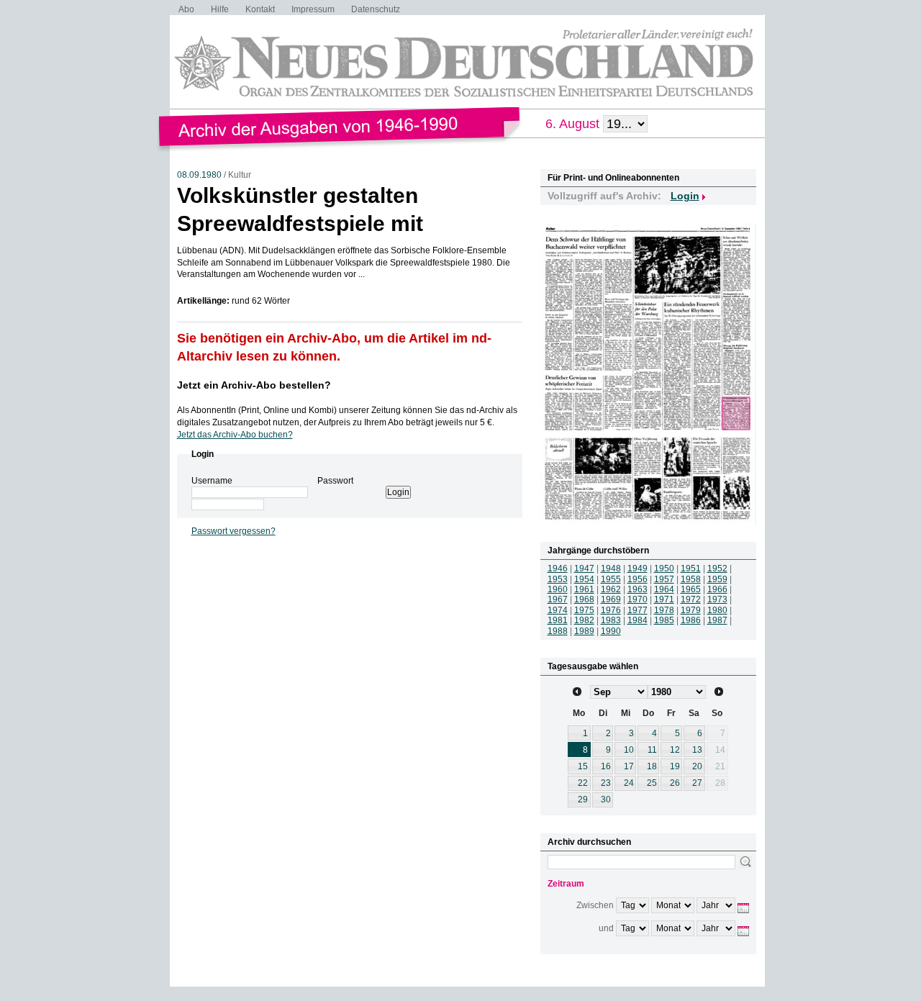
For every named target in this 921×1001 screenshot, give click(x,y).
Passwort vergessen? (233, 531)
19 (675, 766)
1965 (691, 589)
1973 (717, 599)
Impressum (313, 9)
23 (606, 783)
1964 (664, 589)
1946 (558, 568)
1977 (637, 610)
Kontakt (260, 9)
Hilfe (220, 9)
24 (629, 783)
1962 (611, 589)
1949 (637, 568)
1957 (664, 579)
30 (606, 799)
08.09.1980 (199, 175)
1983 (611, 620)
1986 (691, 620)
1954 (584, 579)
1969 (611, 599)
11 (652, 750)
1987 (717, 620)
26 (675, 783)
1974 (558, 610)
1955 (611, 579)
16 (606, 766)
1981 (558, 620)
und (606, 928)
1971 (664, 599)
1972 (691, 599)
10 (629, 750)
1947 (584, 568)
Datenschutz (375, 9)
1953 (558, 579)
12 (675, 750)
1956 (637, 579)
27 (697, 783)
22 (583, 783)
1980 (717, 610)
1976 (611, 610)
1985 (664, 620)
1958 (691, 579)
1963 (637, 589)
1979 (691, 610)
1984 (637, 620)
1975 (584, 610)
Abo (186, 9)
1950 (664, 568)
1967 (558, 599)
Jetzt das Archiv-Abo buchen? (235, 435)
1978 (664, 610)
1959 (717, 579)
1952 (717, 568)
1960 (558, 589)
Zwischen (595, 905)
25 (652, 783)
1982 (584, 620)
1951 (691, 568)
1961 (584, 589)
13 (697, 750)
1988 (558, 631)
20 (697, 766)
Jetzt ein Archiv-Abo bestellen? (254, 385)
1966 (717, 589)
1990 (611, 631)
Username (211, 481)
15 (583, 766)
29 (583, 799)
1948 (611, 568)
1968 (584, 599)
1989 (584, 631)
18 (652, 766)
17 (629, 766)
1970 (637, 599)
